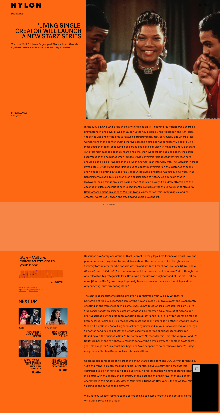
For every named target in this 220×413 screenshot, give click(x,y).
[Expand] (194, 366)
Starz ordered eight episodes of (103, 191)
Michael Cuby (20, 112)
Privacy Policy (33, 291)
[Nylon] (26, 5)
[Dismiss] (215, 366)
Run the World (131, 191)
